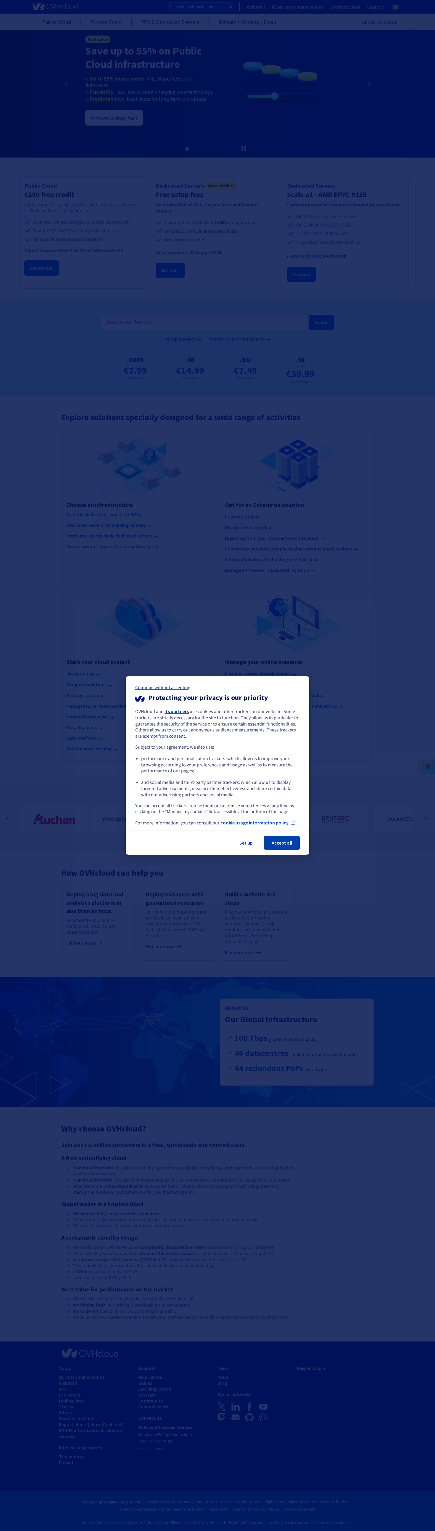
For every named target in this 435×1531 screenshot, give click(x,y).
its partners (177, 711)
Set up (246, 843)
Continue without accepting (162, 687)
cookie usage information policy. (254, 823)
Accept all (282, 843)
